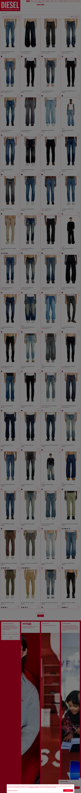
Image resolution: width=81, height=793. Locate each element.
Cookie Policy (53, 787)
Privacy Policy (47, 787)
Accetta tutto (68, 790)
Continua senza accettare (12, 790)
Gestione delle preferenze (34, 787)
